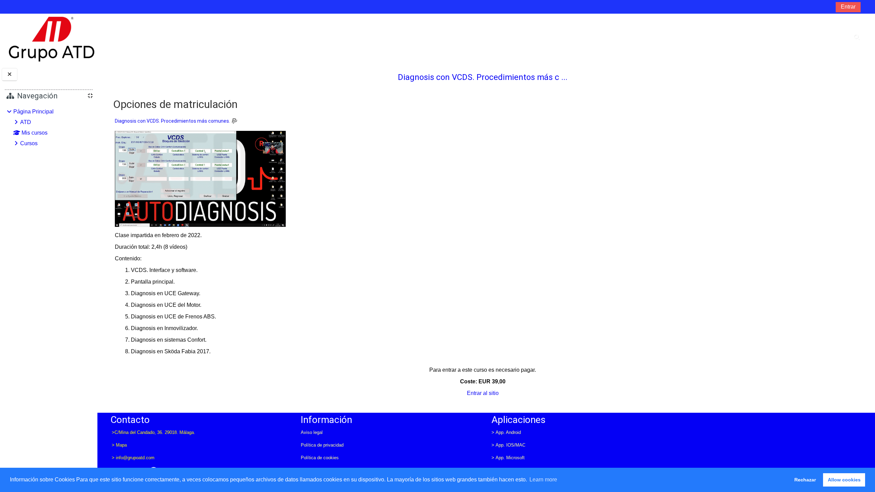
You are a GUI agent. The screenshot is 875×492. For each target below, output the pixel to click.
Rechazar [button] (805, 479)
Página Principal (33, 111)
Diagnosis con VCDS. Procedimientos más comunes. (172, 121)
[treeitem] (48, 127)
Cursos (29, 143)
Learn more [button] (543, 479)
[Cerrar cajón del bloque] (9, 74)
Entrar (848, 7)
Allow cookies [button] (844, 479)
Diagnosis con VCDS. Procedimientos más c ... (482, 77)
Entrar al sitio (483, 393)
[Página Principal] (51, 39)
